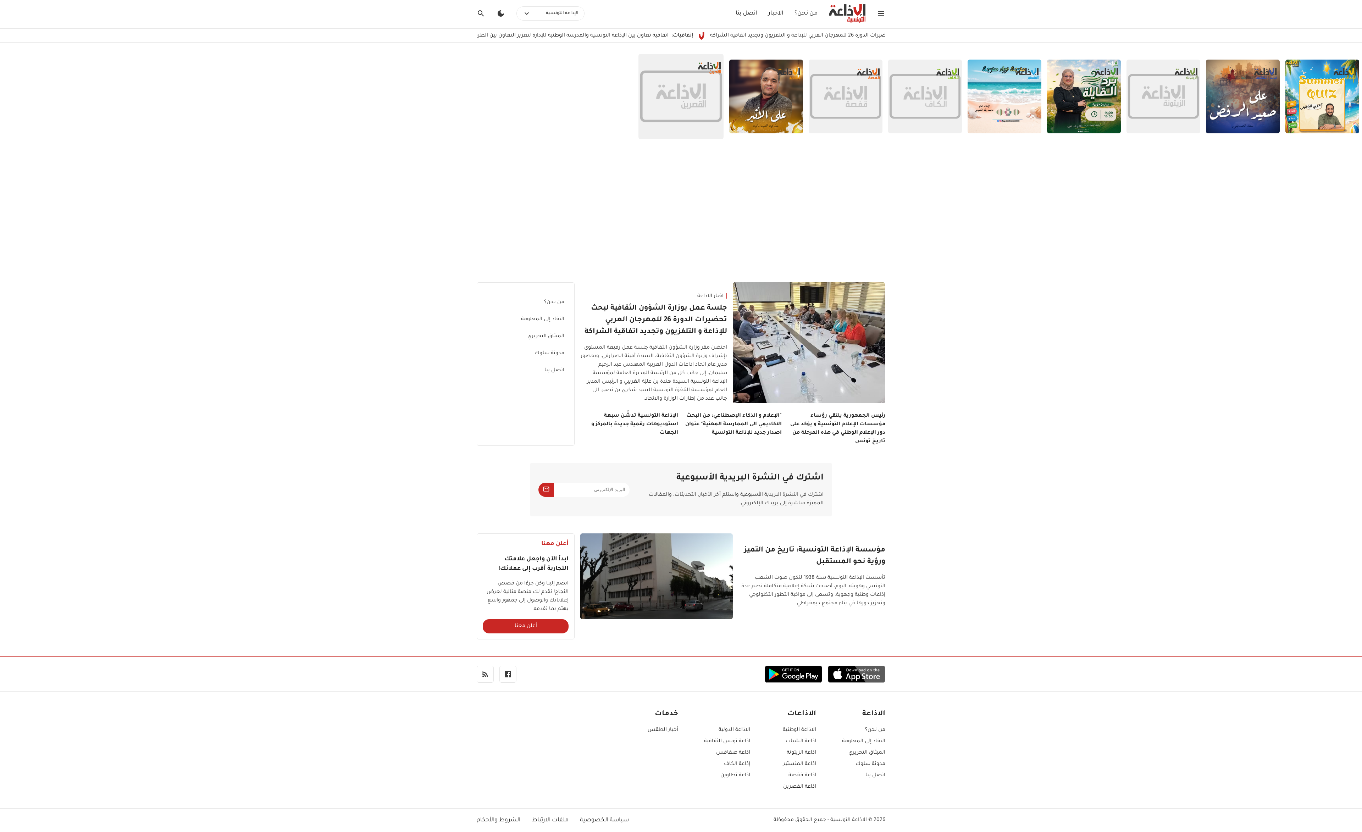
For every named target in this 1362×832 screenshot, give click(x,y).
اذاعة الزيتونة (801, 753)
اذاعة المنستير (799, 764)
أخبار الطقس (663, 730)
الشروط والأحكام (498, 820)
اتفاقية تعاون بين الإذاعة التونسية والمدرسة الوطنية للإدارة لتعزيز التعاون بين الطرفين (609, 36)
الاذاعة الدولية (734, 730)
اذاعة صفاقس (733, 753)
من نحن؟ (806, 13)
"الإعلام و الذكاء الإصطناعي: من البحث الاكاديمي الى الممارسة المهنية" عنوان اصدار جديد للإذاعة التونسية (733, 424)
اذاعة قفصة (802, 775)
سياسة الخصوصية (604, 820)
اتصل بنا (746, 13)
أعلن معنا (526, 626)
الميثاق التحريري (545, 336)
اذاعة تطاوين (735, 775)
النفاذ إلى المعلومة (542, 319)
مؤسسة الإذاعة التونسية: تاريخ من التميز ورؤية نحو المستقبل (814, 556)
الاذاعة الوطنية (799, 730)
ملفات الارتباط (550, 820)
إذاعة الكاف (737, 764)
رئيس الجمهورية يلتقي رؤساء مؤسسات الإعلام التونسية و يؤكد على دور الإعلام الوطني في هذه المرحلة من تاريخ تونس (837, 428)
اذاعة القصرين (799, 787)
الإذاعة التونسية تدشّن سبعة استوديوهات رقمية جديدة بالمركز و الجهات (634, 424)
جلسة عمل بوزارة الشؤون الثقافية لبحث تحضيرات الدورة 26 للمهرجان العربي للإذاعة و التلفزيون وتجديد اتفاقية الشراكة (656, 320)
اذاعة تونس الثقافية (727, 741)
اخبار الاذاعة (710, 296)
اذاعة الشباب (801, 741)
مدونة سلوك (549, 353)
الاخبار (775, 13)
